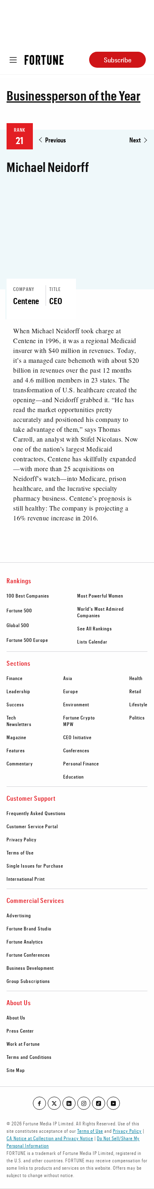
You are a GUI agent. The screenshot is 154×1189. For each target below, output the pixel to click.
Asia (67, 678)
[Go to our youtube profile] (113, 1103)
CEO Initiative (77, 737)
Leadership (18, 691)
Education (73, 776)
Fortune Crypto (79, 717)
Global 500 (18, 625)
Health (136, 678)
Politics (137, 717)
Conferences (76, 750)
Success (15, 704)
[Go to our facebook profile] (39, 1103)
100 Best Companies (28, 595)
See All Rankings (94, 628)
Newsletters (19, 724)
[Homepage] (44, 60)
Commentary (20, 763)
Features (16, 750)
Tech (11, 717)
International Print (26, 879)
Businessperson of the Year (73, 95)
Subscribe (117, 60)
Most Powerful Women (100, 595)
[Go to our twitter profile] (54, 1103)
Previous (55, 140)
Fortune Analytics (25, 941)
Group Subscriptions (28, 981)
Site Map (16, 1070)
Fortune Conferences (28, 955)
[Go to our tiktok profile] (98, 1103)
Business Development (30, 968)
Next (135, 140)
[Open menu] (13, 60)
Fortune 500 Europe (27, 640)
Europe (70, 691)
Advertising (19, 915)
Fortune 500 (19, 610)
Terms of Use (20, 852)
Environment (76, 704)
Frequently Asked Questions (36, 813)
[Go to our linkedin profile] (69, 1103)
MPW (68, 724)
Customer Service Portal (32, 826)
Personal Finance (81, 763)
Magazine (16, 737)
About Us (16, 1017)
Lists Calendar (92, 641)
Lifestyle (138, 704)
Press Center (20, 1030)
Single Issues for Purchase (35, 865)
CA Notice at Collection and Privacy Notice (50, 1138)
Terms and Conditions (29, 1057)
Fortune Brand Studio (29, 928)
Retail (135, 691)
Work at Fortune (23, 1044)
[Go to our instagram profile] (83, 1103)
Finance (15, 678)
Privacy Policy (22, 839)
